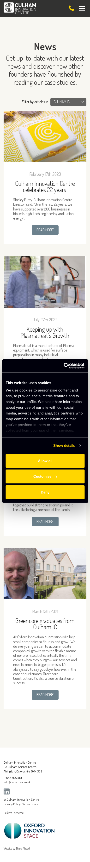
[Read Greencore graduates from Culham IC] (45, 573)
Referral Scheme (14, 813)
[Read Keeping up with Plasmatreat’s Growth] (45, 282)
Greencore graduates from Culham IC (45, 624)
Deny (45, 492)
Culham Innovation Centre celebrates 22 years (45, 186)
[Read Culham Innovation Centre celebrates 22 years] (45, 136)
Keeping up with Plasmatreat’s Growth (45, 332)
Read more (45, 229)
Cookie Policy (30, 804)
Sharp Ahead (23, 848)
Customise (42, 476)
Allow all (45, 461)
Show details (64, 445)
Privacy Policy (12, 804)
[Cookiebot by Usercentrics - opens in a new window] (64, 366)
